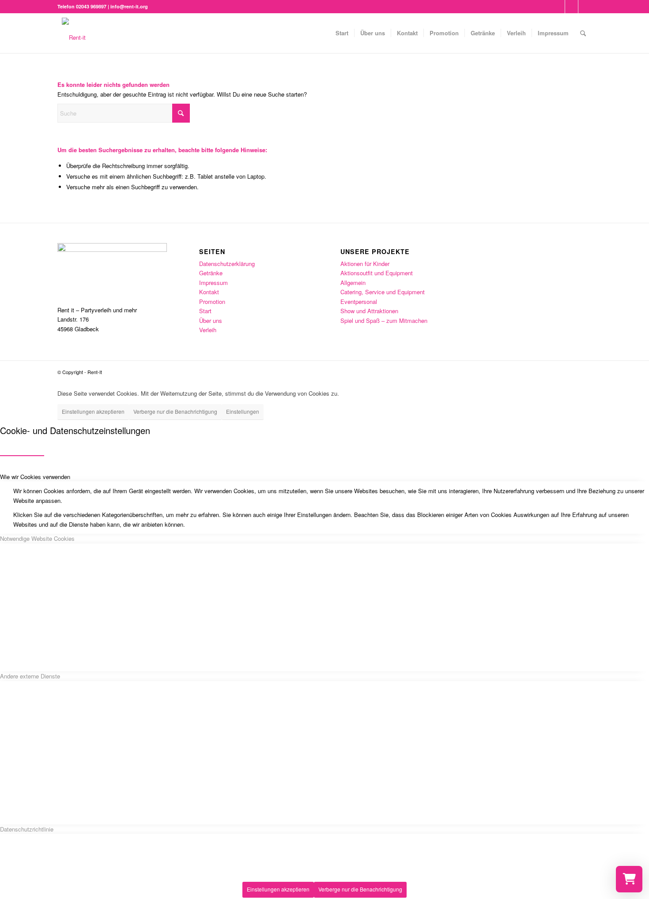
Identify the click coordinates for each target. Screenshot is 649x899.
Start (205, 311)
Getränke (211, 273)
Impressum (213, 282)
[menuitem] (342, 33)
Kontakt (209, 292)
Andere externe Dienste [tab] (30, 676)
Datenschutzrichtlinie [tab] (26, 829)
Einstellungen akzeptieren (93, 411)
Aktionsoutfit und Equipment (376, 273)
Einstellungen (242, 411)
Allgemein (353, 282)
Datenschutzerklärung (227, 263)
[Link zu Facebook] (558, 6)
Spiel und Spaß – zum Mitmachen (383, 320)
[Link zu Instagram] (571, 6)
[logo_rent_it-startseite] (73, 33)
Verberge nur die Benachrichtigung (175, 411)
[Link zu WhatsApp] (585, 6)
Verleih (207, 330)
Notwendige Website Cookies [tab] (37, 538)
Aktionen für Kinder (364, 263)
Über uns (210, 320)
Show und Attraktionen (369, 311)
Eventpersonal (358, 301)
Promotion (212, 301)
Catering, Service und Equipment (382, 292)
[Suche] (583, 33)
